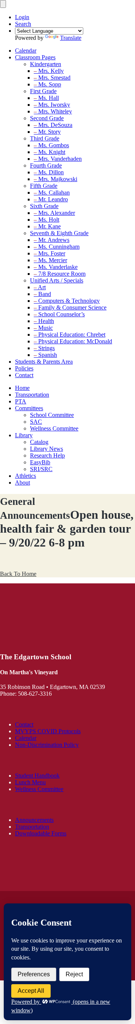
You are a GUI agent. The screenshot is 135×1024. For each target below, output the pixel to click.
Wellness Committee (39, 789)
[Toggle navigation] (3, 4)
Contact (24, 724)
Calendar (25, 738)
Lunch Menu (30, 782)
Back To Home (18, 574)
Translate (70, 38)
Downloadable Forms (40, 833)
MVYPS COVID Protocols (48, 731)
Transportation (32, 826)
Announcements (34, 820)
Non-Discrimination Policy (47, 745)
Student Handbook (37, 775)
